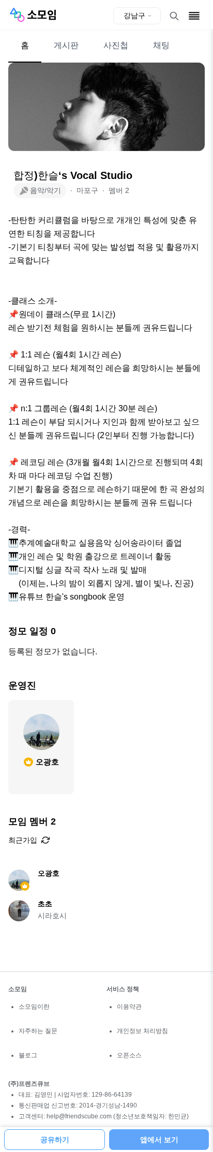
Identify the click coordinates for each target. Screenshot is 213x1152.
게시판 (66, 45)
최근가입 (22, 840)
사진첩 (115, 45)
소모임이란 (34, 1006)
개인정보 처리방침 (142, 1031)
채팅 (161, 45)
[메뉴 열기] (194, 15)
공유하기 (54, 1139)
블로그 (28, 1055)
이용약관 (129, 1006)
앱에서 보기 (159, 1139)
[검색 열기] (174, 16)
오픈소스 (129, 1055)
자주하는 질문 (38, 1031)
